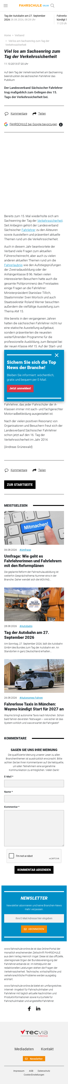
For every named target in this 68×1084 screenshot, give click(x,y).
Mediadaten (24, 1049)
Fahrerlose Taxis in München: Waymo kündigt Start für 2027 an (34, 706)
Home (7, 35)
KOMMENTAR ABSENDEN (34, 870)
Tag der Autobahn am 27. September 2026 (26, 635)
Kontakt (47, 1049)
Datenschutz (44, 1071)
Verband (19, 35)
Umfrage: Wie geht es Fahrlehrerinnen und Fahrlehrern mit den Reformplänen (32, 561)
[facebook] (29, 1008)
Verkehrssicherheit (50, 220)
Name (7, 791)
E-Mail (8, 776)
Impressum (18, 1071)
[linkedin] (38, 1008)
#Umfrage (25, 549)
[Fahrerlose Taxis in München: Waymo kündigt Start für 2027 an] (34, 676)
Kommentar (11, 806)
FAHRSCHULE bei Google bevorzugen (33, 124)
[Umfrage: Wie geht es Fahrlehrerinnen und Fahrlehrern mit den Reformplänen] (34, 528)
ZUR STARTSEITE (20, 485)
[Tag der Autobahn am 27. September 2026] (34, 604)
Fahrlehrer (29, 230)
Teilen (42, 113)
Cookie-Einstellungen (34, 1074)
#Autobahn (26, 626)
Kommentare (19, 113)
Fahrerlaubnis (13, 265)
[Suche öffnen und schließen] (51, 6)
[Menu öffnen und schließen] (6, 5)
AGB (31, 1071)
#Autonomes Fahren (31, 697)
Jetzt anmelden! (20, 388)
